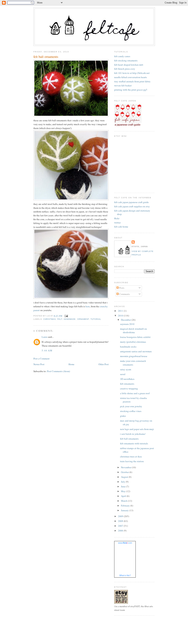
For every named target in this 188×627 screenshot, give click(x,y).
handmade (70, 319)
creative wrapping (129, 388)
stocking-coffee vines (130, 411)
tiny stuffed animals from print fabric (132, 81)
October (125, 472)
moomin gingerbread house (133, 356)
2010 (121, 315)
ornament (83, 319)
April (124, 496)
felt (59, 319)
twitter (117, 222)
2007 (121, 525)
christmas (49, 319)
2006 (121, 530)
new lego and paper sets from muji (137, 429)
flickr (116, 218)
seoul (122, 374)
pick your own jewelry (131, 406)
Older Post (103, 364)
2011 (121, 310)
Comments (124, 294)
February (125, 505)
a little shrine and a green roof (135, 393)
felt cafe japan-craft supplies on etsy (132, 206)
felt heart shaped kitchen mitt (128, 64)
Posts (121, 287)
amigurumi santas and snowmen (136, 351)
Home (71, 364)
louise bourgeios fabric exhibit (135, 337)
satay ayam (125, 369)
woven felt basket (123, 85)
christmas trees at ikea (131, 456)
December (126, 319)
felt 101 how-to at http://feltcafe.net (132, 73)
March (124, 500)
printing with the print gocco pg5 (130, 89)
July (123, 481)
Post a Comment (41, 358)
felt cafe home (121, 226)
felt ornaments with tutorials (134, 443)
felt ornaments (127, 383)
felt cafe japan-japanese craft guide (131, 202)
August (125, 477)
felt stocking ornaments (126, 60)
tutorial (96, 319)
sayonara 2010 (127, 324)
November (126, 467)
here (88, 306)
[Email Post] (66, 316)
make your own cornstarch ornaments (133, 362)
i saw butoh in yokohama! (133, 434)
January (125, 510)
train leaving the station (132, 461)
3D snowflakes (127, 379)
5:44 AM (47, 350)
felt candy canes (122, 56)
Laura (44, 336)
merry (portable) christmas (133, 341)
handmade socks (128, 346)
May (123, 491)
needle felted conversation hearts (130, 77)
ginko (123, 416)
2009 (121, 516)
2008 (121, 521)
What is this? (125, 575)
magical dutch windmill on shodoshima (133, 330)
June (123, 486)
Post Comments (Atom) (58, 371)
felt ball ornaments (45, 56)
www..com (125, 543)
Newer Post (38, 364)
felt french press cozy (124, 68)
